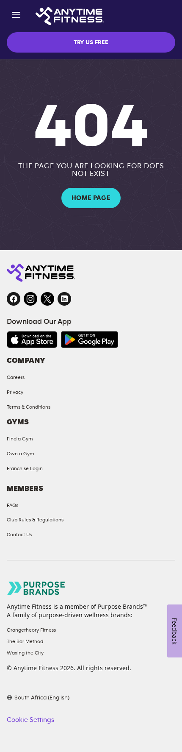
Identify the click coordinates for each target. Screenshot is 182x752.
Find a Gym (20, 438)
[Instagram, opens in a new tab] (30, 299)
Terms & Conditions (28, 406)
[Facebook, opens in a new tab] (13, 299)
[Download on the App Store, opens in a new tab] (32, 339)
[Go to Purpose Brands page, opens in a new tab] (36, 588)
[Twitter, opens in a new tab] (47, 299)
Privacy (15, 392)
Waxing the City (25, 652)
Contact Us (19, 534)
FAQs (12, 505)
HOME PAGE (91, 198)
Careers (16, 377)
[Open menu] (16, 16)
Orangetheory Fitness (31, 629)
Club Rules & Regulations (35, 519)
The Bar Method (25, 641)
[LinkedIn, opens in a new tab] (64, 299)
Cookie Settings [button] (30, 719)
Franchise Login (25, 468)
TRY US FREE (91, 42)
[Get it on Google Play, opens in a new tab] (89, 339)
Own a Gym (20, 453)
